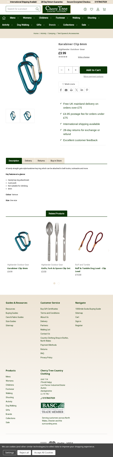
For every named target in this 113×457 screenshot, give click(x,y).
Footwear (60, 17)
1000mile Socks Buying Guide (88, 309)
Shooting (92, 17)
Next (108, 250)
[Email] (66, 90)
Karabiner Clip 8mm (17, 268)
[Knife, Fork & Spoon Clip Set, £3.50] (57, 241)
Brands (52, 25)
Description (14, 160)
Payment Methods (49, 345)
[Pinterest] (87, 90)
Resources (10, 309)
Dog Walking (23, 25)
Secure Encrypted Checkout (79, 2)
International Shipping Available (24, 2)
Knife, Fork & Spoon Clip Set (55, 268)
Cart (77, 317)
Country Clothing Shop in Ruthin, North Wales (54, 339)
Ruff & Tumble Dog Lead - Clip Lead (90, 270)
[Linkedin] (81, 90)
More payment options (93, 76)
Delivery (28, 160)
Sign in (78, 321)
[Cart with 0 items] (104, 9)
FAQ (42, 353)
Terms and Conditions (50, 313)
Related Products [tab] (56, 213)
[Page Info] (85, 9)
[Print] (71, 90)
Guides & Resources (16, 302)
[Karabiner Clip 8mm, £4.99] (23, 241)
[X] (76, 90)
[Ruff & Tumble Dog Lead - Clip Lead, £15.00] (91, 241)
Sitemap (9, 325)
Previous (4, 250)
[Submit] (37, 9)
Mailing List (45, 330)
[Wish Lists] (92, 9)
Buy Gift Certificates (49, 309)
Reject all (24, 452)
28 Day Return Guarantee (52, 2)
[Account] (98, 9)
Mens (13, 17)
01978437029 (101, 2)
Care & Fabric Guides (15, 317)
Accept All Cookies (43, 452)
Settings (9, 452)
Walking (76, 17)
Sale (84, 25)
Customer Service (50, 302)
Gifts (39, 25)
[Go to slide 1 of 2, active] (54, 283)
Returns (41, 160)
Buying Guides (12, 313)
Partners (44, 325)
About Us (45, 317)
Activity (6, 25)
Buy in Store (56, 160)
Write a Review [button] (84, 57)
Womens (27, 17)
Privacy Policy (46, 357)
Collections (69, 25)
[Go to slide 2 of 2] (59, 283)
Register (79, 325)
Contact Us (45, 334)
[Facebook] (60, 90)
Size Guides (11, 321)
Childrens (44, 17)
